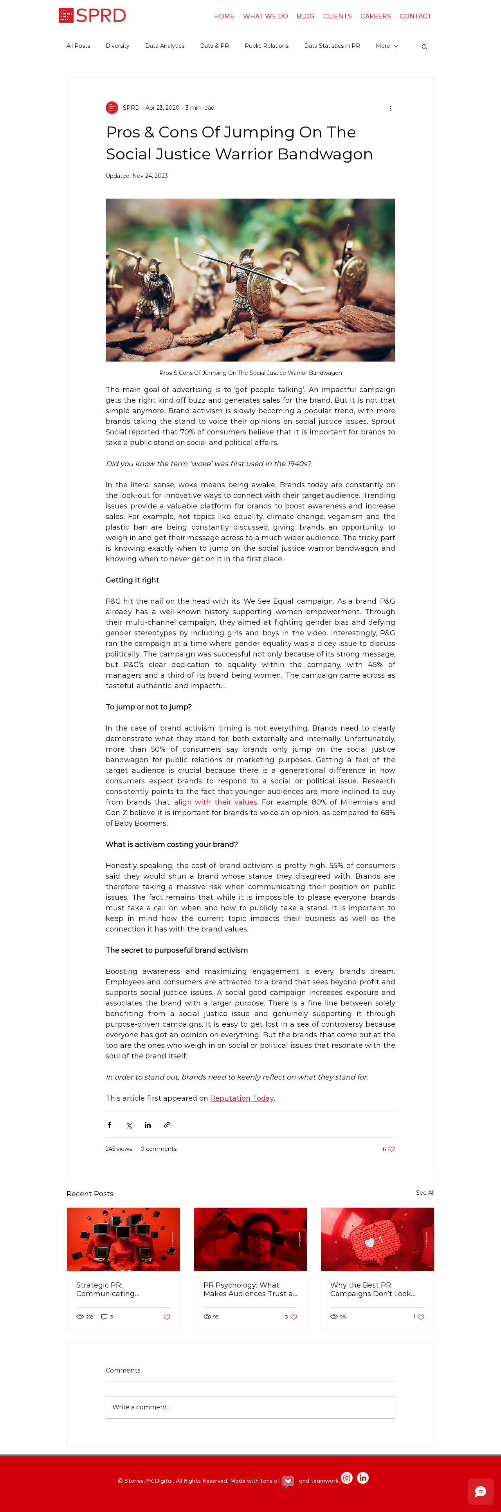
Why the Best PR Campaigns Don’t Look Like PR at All (370, 1289)
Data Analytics (164, 45)
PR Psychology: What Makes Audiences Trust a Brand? (248, 1289)
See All (425, 1192)
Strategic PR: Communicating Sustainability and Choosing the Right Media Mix (122, 1289)
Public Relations (266, 45)
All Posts (78, 45)
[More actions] (390, 107)
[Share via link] (167, 1125)
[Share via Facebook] (109, 1125)
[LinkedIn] (363, 1478)
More (383, 45)
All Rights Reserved (201, 1481)
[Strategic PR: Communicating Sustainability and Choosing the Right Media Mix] (123, 1239)
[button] (424, 46)
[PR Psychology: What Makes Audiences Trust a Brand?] (250, 1239)
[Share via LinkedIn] (147, 1125)
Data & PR (214, 45)
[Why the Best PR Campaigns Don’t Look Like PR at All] (377, 1239)
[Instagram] (347, 1478)
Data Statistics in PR (332, 45)
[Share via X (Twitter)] (128, 1125)
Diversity (118, 45)
